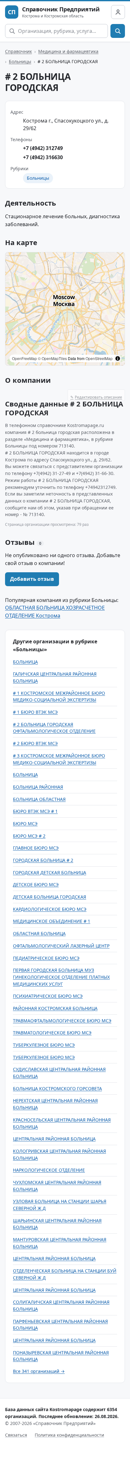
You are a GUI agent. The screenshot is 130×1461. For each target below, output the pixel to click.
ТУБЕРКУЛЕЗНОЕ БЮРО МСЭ (44, 1045)
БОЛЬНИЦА (25, 662)
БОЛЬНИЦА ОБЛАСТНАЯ (39, 799)
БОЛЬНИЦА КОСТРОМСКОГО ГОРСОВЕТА (57, 1088)
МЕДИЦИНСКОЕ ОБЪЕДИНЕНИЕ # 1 (51, 921)
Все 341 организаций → (39, 1371)
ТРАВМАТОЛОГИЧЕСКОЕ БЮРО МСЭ (52, 1033)
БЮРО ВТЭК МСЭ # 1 (35, 811)
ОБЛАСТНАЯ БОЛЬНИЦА (39, 933)
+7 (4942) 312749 (43, 148)
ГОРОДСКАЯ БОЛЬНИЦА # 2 (43, 860)
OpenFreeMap (24, 358)
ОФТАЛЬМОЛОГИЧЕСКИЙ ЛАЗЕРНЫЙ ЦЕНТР (61, 946)
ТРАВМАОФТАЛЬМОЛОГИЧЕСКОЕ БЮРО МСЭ (62, 1021)
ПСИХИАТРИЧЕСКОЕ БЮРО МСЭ (48, 996)
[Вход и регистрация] (118, 12)
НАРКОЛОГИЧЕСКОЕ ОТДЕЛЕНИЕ (49, 1170)
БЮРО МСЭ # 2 (29, 836)
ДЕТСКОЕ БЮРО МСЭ (36, 884)
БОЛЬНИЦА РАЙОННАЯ (38, 787)
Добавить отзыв (32, 578)
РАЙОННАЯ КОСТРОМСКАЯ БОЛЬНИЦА (55, 1008)
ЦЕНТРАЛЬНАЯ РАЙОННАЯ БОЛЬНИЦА (54, 1139)
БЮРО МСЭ (25, 824)
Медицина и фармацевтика (68, 51)
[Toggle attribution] (117, 358)
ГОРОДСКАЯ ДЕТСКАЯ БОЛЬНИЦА (49, 872)
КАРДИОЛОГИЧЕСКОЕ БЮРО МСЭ (49, 909)
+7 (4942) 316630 (43, 157)
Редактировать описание (96, 397)
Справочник (18, 51)
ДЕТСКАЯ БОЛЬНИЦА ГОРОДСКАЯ (49, 897)
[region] (65, 308)
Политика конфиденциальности (69, 1435)
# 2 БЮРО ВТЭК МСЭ (35, 743)
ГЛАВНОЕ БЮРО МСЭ (36, 848)
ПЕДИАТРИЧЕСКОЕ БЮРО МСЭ (46, 958)
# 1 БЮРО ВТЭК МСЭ (35, 712)
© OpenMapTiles (52, 358)
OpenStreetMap (99, 358)
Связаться (16, 1435)
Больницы (20, 61)
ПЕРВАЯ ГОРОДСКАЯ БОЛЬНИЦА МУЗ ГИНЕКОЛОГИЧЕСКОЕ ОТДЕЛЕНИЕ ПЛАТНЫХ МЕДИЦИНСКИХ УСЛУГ (61, 977)
